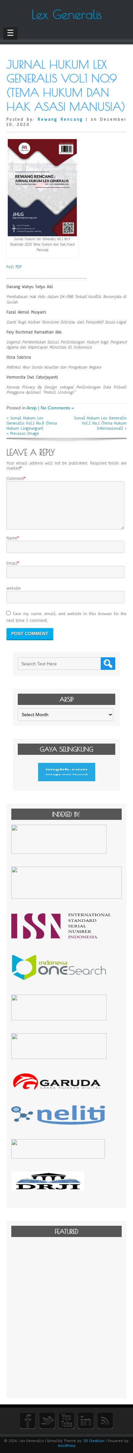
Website (13, 588)
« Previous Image (22, 433)
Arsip (31, 407)
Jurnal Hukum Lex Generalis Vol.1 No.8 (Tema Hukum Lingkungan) (31, 423)
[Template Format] (66, 772)
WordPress (66, 1445)
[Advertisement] (66, 1317)
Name (11, 538)
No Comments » (57, 407)
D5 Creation (94, 1440)
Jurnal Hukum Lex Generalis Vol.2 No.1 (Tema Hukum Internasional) (100, 423)
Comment (15, 479)
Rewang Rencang (60, 119)
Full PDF (14, 267)
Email (11, 563)
